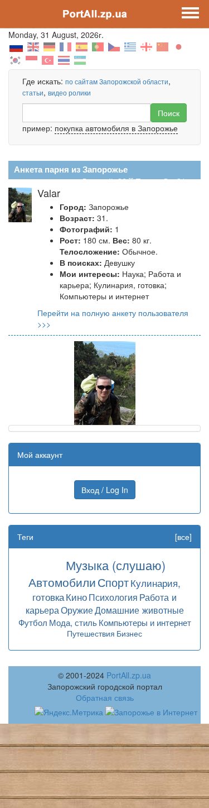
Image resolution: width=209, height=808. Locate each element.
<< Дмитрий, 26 (98, 181)
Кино (76, 597)
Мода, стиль (73, 622)
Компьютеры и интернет (145, 622)
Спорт (113, 582)
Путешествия (91, 633)
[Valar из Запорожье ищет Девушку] (104, 382)
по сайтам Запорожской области (116, 81)
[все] (183, 536)
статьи (32, 92)
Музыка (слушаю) (116, 564)
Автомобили (62, 581)
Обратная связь (105, 697)
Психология (113, 597)
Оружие (77, 609)
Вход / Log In (104, 489)
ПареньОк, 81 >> (166, 181)
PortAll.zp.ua (128, 675)
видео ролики (69, 92)
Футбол (32, 622)
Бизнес (129, 633)
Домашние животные (139, 609)
